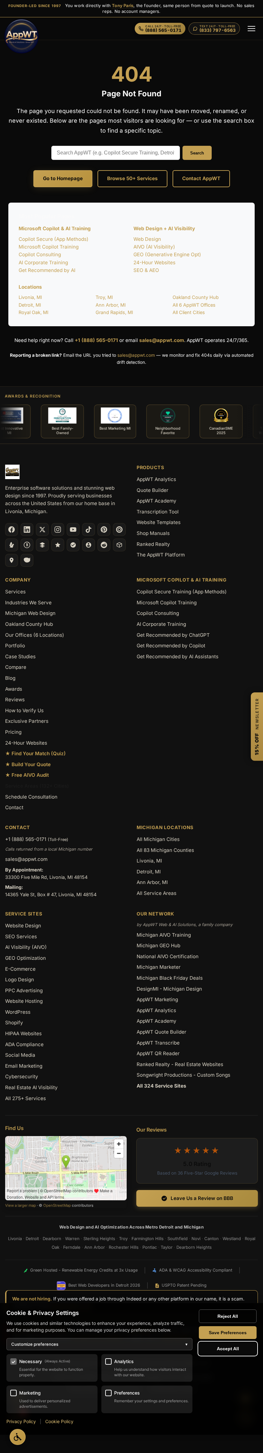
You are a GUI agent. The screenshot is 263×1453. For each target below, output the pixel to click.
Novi (195, 1238)
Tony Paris (122, 5)
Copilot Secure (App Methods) (54, 239)
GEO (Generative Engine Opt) (167, 254)
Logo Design (19, 979)
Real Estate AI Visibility (31, 1087)
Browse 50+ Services (132, 178)
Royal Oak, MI (33, 312)
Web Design (147, 239)
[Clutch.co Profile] (119, 529)
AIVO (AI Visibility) (154, 247)
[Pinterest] (104, 529)
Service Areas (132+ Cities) (37, 786)
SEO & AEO (146, 270)
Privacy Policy (21, 1421)
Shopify (14, 1023)
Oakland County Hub (196, 297)
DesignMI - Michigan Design (169, 989)
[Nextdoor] (73, 544)
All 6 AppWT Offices (194, 305)
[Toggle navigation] (251, 28)
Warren (72, 1238)
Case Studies (20, 656)
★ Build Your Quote (28, 764)
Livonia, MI (30, 297)
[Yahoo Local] (27, 560)
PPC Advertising (24, 990)
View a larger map (20, 1205)
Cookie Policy (59, 1421)
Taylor (167, 1247)
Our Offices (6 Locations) (34, 635)
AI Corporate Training (43, 262)
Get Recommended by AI (47, 270)
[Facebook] (11, 529)
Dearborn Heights (194, 1247)
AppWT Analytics (156, 479)
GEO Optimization (25, 958)
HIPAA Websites (23, 1033)
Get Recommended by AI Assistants (177, 656)
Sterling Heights (99, 1238)
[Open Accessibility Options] (18, 1437)
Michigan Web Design (30, 613)
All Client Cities (189, 312)
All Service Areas (156, 893)
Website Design (23, 926)
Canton (211, 1238)
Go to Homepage (63, 178)
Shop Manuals (153, 533)
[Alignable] (88, 544)
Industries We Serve (28, 603)
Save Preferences (228, 1332)
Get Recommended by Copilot (171, 646)
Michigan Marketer (159, 967)
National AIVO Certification (168, 956)
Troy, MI (104, 297)
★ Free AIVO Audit (27, 775)
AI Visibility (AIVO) (26, 947)
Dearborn (52, 1238)
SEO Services (21, 936)
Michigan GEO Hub (158, 945)
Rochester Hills (124, 1247)
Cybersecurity (21, 1076)
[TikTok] (88, 529)
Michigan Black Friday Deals (170, 978)
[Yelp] (11, 544)
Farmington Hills (148, 1238)
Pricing (13, 732)
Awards (13, 689)
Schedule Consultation (31, 797)
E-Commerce (20, 969)
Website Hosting (24, 1001)
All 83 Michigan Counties (165, 850)
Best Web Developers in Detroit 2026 (104, 1285)
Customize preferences (99, 1344)
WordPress (17, 1012)
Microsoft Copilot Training (49, 247)
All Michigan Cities (158, 839)
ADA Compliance (24, 1044)
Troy (123, 1238)
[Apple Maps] (11, 560)
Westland (232, 1238)
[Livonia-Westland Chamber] (119, 544)
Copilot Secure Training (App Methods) (182, 592)
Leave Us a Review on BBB (202, 1198)
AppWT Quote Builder (161, 1032)
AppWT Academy (156, 501)
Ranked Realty (153, 544)
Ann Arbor (94, 1247)
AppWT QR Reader (158, 1053)
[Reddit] (104, 544)
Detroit (32, 1238)
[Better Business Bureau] (27, 544)
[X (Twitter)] (42, 529)
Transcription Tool (158, 512)
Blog (10, 678)
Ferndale (72, 1247)
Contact (14, 807)
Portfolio (15, 646)
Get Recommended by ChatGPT (173, 635)
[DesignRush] (42, 544)
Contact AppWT (201, 178)
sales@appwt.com (161, 340)
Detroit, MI (30, 305)
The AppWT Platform (161, 555)
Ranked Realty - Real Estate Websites (180, 1064)
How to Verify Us (24, 710)
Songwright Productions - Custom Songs (183, 1075)
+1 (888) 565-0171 (96, 340)
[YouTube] (73, 529)
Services (15, 592)
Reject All (227, 1316)
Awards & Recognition (33, 396)
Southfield (177, 1238)
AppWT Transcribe (158, 1043)
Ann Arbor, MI (111, 305)
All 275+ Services (25, 1098)
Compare (15, 667)
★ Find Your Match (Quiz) (35, 753)
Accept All (228, 1348)
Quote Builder (152, 490)
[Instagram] (57, 529)
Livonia (15, 1238)
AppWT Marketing (157, 999)
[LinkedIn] (27, 529)
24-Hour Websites (154, 262)
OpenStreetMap (57, 1205)
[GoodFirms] (57, 544)
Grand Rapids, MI (114, 312)
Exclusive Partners (26, 721)
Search (197, 153)
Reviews (15, 699)
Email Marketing (23, 1066)
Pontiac (149, 1247)
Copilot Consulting (40, 254)
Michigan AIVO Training (164, 935)
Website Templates (159, 522)
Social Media (20, 1055)
